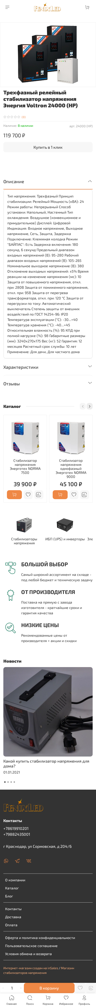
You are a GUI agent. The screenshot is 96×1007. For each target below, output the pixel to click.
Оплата (11, 925)
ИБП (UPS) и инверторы (65, 539)
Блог (9, 896)
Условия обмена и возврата (28, 954)
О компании (15, 880)
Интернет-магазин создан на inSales (30, 968)
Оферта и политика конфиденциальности (40, 937)
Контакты (13, 909)
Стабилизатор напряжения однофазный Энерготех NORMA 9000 (71, 468)
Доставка (13, 917)
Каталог (12, 888)
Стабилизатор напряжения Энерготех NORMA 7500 (25, 466)
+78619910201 (16, 828)
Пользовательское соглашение (31, 945)
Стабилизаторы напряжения (24, 541)
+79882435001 (16, 834)
